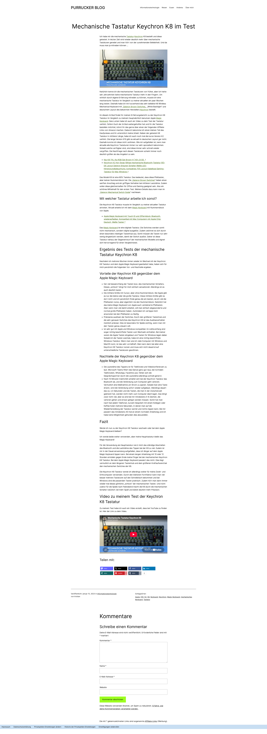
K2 (145, 597)
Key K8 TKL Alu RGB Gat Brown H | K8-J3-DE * (125, 160)
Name (103, 666)
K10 (142, 597)
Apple (137, 597)
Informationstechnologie (106, 594)
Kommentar (105, 640)
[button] (106, 568)
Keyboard (154, 597)
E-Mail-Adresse (107, 677)
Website (103, 687)
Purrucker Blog (88, 7)
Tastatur (130, 36)
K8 (148, 597)
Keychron (138, 36)
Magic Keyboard (139, 208)
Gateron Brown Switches (134, 107)
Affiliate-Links (151, 721)
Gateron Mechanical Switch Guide (115, 192)
